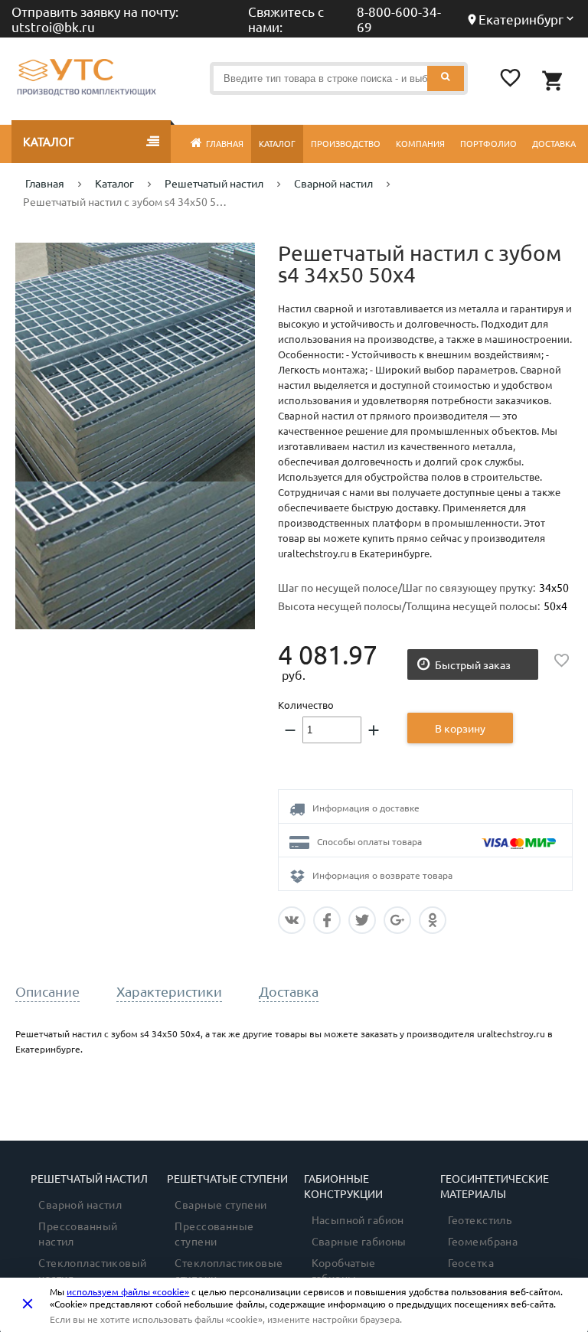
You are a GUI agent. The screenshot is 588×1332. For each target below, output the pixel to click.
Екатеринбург (521, 19)
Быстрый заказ (473, 664)
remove (290, 730)
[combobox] (338, 78)
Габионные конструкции (343, 1185)
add (373, 730)
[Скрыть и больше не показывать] (27, 1304)
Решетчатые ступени (227, 1178)
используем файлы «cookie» (128, 1291)
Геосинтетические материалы (494, 1185)
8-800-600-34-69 (399, 19)
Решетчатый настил (89, 1178)
